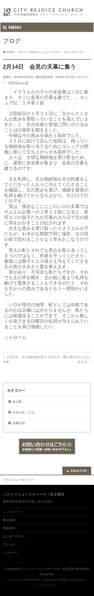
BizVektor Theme (56, 580)
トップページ (12, 512)
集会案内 (9, 528)
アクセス (9, 544)
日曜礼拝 (18, 423)
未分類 (17, 402)
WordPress (32, 580)
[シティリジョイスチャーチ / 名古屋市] (43, 13)
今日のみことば (18, 82)
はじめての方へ (14, 536)
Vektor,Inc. (80, 580)
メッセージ (11, 553)
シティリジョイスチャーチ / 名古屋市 (48, 569)
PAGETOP (79, 470)
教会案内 (9, 520)
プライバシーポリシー (18, 480)
